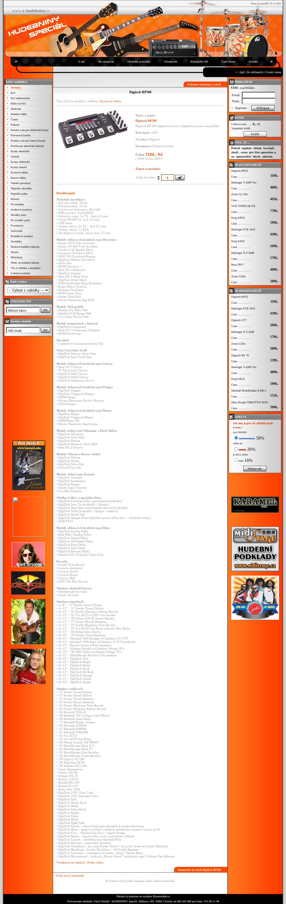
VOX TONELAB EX (243, 205)
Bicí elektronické (20, 98)
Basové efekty (18, 177)
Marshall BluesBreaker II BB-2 (248, 390)
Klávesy (15, 199)
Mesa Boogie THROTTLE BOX (249, 402)
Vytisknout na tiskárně (70, 862)
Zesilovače (16, 230)
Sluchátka (16, 241)
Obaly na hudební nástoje (25, 262)
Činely (14, 119)
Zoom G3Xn (238, 276)
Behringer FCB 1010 (243, 229)
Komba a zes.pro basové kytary (28, 140)
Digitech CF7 (239, 320)
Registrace (241, 107)
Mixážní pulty (19, 214)
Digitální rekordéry (21, 188)
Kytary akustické (20, 151)
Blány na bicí (18, 103)
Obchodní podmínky (139, 61)
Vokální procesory (21, 183)
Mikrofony (17, 257)
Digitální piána (19, 193)
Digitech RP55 (239, 170)
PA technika (17, 204)
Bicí (13, 92)
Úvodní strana (273, 72)
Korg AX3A (238, 217)
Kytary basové (19, 167)
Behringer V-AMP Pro (243, 182)
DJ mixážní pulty (20, 220)
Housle (14, 252)
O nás (81, 61)
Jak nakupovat (106, 61)
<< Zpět (239, 72)
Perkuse (15, 124)
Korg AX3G (238, 241)
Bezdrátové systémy (22, 236)
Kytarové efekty (19, 172)
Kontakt (253, 61)
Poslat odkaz (95, 862)
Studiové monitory (21, 209)
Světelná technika (20, 273)
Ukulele (15, 156)
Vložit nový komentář (69, 875)
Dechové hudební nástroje (25, 246)
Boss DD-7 (237, 264)
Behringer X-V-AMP (242, 252)
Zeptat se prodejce (147, 168)
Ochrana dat (170, 61)
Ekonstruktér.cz (161, 896)
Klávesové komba (20, 135)
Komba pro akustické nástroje (27, 145)
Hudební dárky (19, 114)
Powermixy (17, 225)
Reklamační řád (199, 61)
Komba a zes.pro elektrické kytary (30, 130)
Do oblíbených (255, 72)
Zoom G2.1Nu (239, 194)
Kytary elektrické (20, 161)
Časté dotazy (228, 61)
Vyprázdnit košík (240, 128)
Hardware (16, 108)
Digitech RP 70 (240, 355)
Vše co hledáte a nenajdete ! (26, 267)
